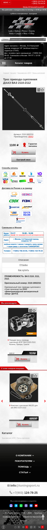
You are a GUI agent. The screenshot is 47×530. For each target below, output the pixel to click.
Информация (3, 527)
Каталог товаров (23, 63)
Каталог (13, 73)
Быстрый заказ (23, 160)
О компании (23, 455)
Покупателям (23, 461)
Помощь (23, 466)
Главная (6, 73)
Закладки (15, 527)
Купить (25, 152)
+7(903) (25, 492)
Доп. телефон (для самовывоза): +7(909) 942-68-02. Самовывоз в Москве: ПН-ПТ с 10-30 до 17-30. (23, 55)
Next (45, 401)
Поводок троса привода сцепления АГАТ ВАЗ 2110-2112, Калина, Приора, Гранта (22, 342)
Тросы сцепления (38, 73)
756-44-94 (38, 3)
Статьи (23, 472)
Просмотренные (23, 527)
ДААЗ (30, 137)
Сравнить (38, 89)
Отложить (42, 89)
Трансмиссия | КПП (24, 73)
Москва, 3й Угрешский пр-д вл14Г (33, 7)
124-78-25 (38, 1)
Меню (5, 2)
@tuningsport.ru (25, 485)
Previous (2, 401)
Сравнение (31, 527)
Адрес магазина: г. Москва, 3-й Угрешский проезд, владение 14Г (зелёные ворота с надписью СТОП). (21, 48)
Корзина (39, 527)
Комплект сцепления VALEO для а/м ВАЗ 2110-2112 (24, 406)
